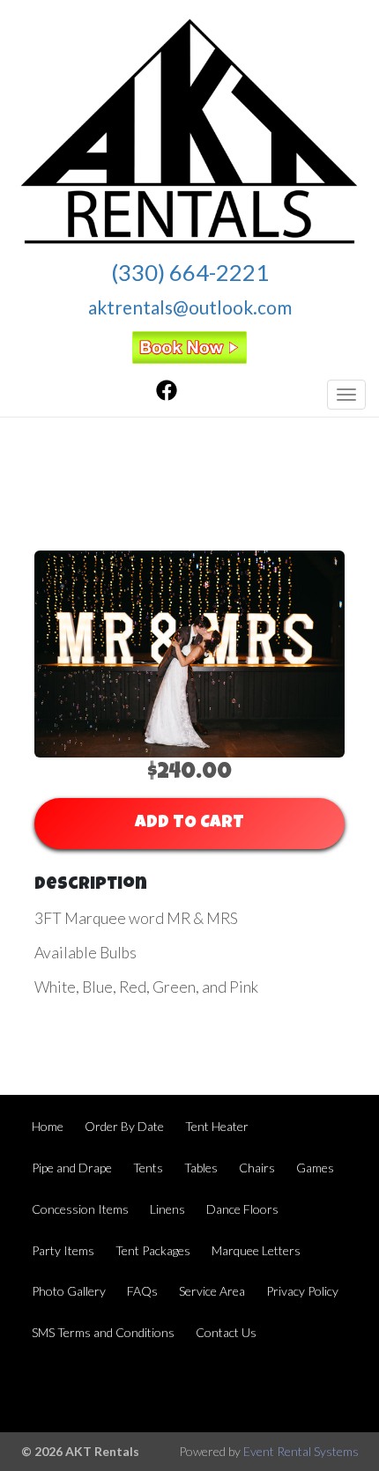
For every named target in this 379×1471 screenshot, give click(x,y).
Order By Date (124, 1126)
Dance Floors (242, 1208)
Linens (167, 1208)
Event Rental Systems (301, 1451)
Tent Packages (152, 1250)
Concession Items (80, 1208)
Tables (201, 1167)
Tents (148, 1167)
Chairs (257, 1167)
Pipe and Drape (72, 1167)
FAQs (142, 1290)
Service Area (212, 1290)
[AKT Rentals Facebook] (166, 395)
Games (315, 1167)
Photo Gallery (69, 1290)
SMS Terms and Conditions (103, 1332)
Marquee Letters (256, 1250)
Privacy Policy (302, 1290)
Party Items (63, 1250)
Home (47, 1126)
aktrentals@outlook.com (190, 307)
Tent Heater (217, 1126)
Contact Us (226, 1332)
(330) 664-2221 (190, 272)
